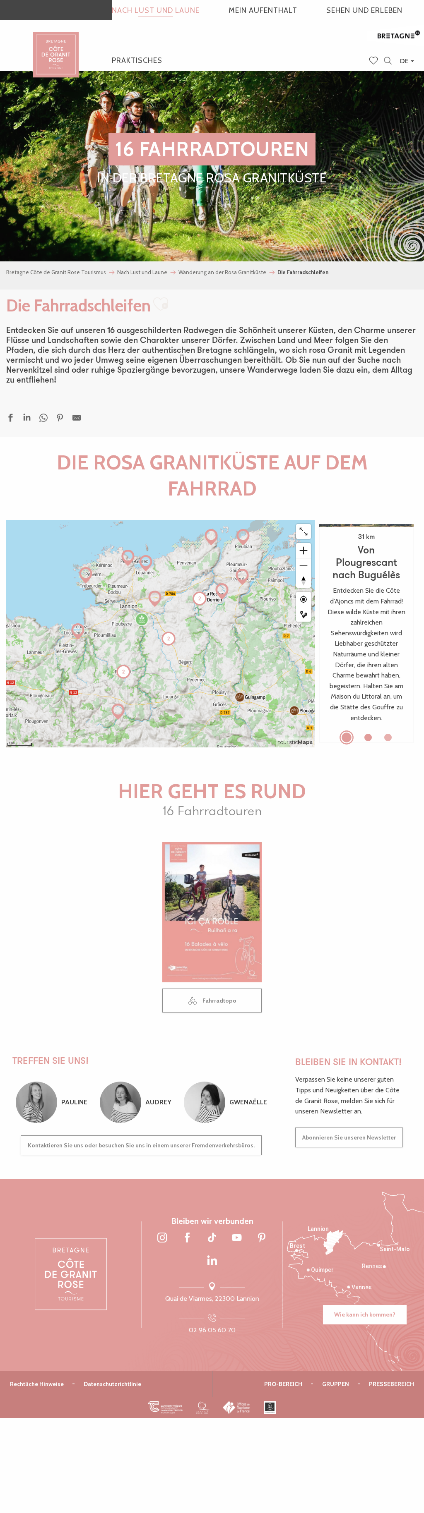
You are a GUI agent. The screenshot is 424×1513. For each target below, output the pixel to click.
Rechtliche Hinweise (37, 1384)
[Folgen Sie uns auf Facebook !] (187, 1238)
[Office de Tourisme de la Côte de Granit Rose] (56, 47)
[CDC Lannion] (165, 1407)
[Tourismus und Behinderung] (269, 1407)
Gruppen (335, 1384)
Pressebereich (391, 1384)
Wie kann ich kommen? (364, 1314)
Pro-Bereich (283, 1384)
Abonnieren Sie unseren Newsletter (349, 1137)
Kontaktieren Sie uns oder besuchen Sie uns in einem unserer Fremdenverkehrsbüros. (141, 1145)
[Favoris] (374, 61)
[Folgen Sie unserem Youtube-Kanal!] (236, 1238)
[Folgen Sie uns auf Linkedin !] (212, 1261)
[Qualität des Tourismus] (202, 1407)
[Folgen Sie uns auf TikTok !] (212, 1238)
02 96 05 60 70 (212, 1330)
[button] (388, 61)
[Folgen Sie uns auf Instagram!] (162, 1238)
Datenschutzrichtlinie (112, 1384)
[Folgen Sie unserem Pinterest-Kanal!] (261, 1238)
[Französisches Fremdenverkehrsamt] (236, 1407)
